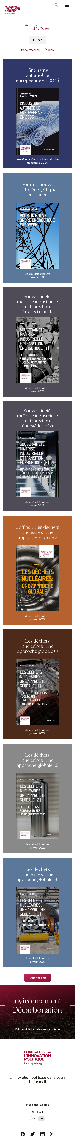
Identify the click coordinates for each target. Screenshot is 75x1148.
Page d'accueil (30, 50)
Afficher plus (37, 978)
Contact (37, 1112)
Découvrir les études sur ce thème (37, 1029)
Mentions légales (37, 1105)
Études (49, 50)
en (33, 1119)
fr (41, 1119)
